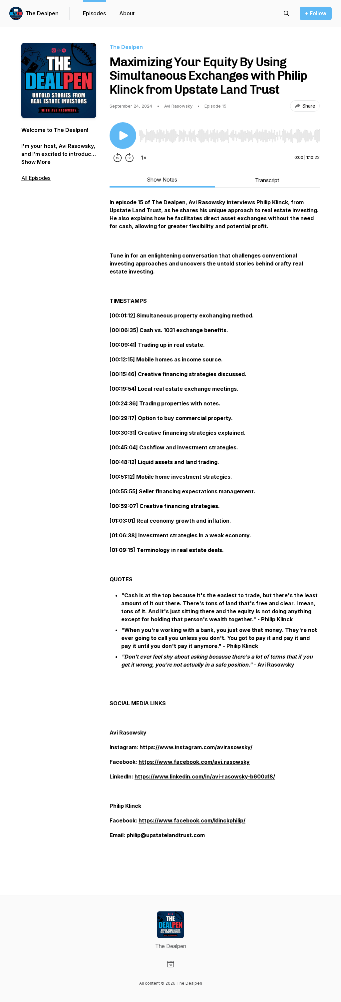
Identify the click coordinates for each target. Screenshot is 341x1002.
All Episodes (36, 178)
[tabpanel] (215, 533)
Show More (36, 162)
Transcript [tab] (267, 180)
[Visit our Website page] (170, 964)
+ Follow (315, 13)
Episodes (94, 13)
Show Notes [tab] (162, 179)
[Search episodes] (286, 13)
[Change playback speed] (143, 157)
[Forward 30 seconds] (129, 157)
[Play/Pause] (123, 135)
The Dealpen (42, 13)
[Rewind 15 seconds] (117, 157)
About (127, 13)
